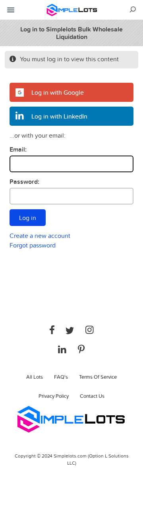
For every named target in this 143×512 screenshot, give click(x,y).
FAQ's (61, 376)
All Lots (34, 376)
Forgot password (33, 245)
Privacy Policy (54, 395)
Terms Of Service (98, 376)
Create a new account (40, 235)
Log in (27, 217)
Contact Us (92, 395)
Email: (18, 149)
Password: (24, 181)
